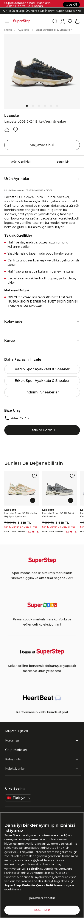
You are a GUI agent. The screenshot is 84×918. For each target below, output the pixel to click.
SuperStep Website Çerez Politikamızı (34, 885)
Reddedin (32, 868)
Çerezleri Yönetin (42, 898)
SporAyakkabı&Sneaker (54, 29)
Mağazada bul (42, 145)
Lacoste (11, 116)
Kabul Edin (42, 910)
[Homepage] (21, 21)
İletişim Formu (42, 430)
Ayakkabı (24, 29)
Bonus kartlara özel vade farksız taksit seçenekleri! (42, 7)
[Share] (6, 129)
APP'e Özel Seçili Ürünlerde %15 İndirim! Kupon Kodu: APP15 (42, 10)
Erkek (8, 29)
